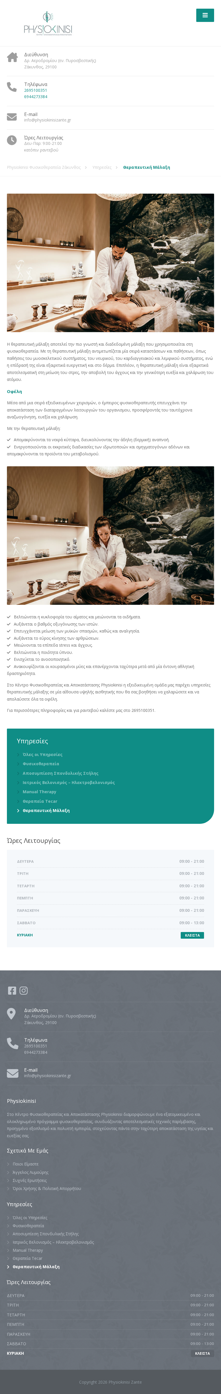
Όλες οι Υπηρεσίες (42, 754)
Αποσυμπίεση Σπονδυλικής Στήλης (60, 773)
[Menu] (205, 15)
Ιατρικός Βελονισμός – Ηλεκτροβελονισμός (69, 782)
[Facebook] (12, 992)
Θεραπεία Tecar (40, 801)
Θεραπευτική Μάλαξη (46, 810)
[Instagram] (24, 992)
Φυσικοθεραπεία (41, 763)
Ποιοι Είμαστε (26, 1164)
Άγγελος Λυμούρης (30, 1172)
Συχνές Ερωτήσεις (30, 1180)
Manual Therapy (39, 791)
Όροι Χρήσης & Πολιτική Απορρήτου (47, 1188)
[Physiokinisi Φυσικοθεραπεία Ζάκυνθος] (48, 22)
